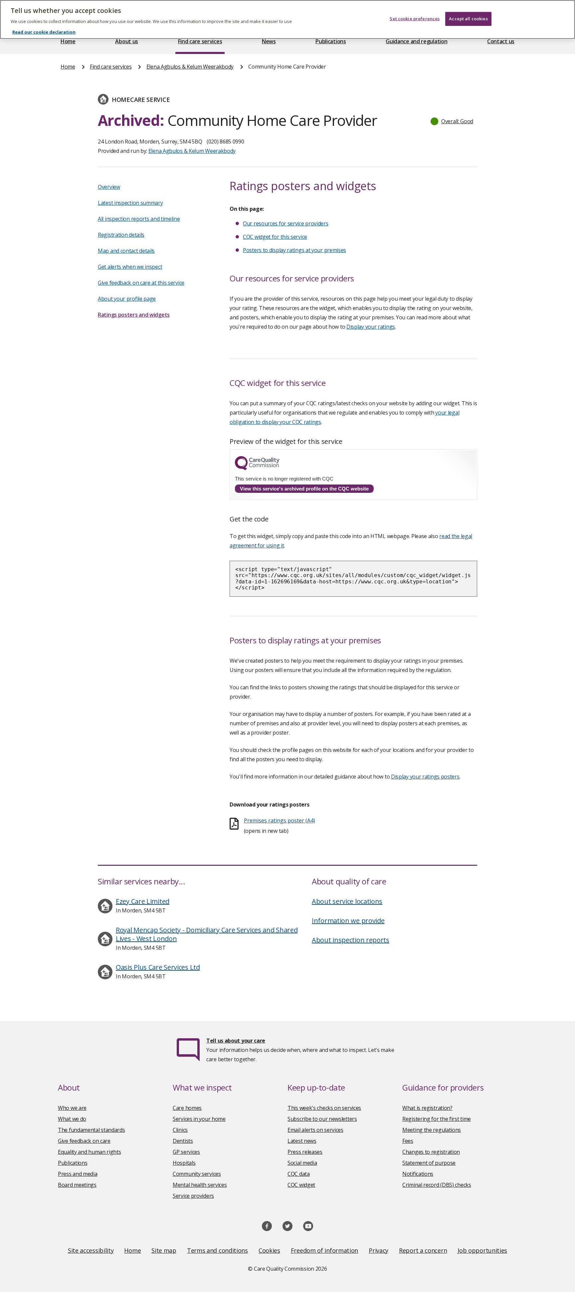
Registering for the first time (436, 1119)
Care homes (187, 1108)
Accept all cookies (468, 19)
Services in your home (199, 1119)
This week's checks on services (324, 1108)
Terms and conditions (217, 1250)
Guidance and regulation (416, 41)
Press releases (305, 1151)
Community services (197, 1173)
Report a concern (423, 1250)
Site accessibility (91, 1250)
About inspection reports (350, 939)
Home (68, 41)
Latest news (302, 1140)
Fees (407, 1140)
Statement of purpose (429, 1162)
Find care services (200, 41)
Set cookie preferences (415, 19)
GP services (186, 1151)
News (269, 41)
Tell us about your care (235, 1040)
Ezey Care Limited (142, 901)
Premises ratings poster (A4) (279, 820)
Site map (163, 1250)
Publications (330, 41)
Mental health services (200, 1184)
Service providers (193, 1195)
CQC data (299, 1173)
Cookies (269, 1250)
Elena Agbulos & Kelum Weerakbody (190, 66)
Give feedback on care (84, 1140)
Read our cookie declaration (44, 32)
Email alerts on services (315, 1129)
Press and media (77, 1173)
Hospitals (184, 1162)
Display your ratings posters (425, 776)
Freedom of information (324, 1250)
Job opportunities (482, 1250)
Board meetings (77, 1184)
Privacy (378, 1250)
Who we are (72, 1108)
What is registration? (427, 1108)
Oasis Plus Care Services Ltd (158, 967)
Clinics (180, 1129)
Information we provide (348, 920)
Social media (302, 1162)
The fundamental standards (91, 1129)
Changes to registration (431, 1151)
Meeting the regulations (431, 1129)
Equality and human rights (89, 1151)
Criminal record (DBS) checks (436, 1184)
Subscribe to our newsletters (322, 1119)
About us (126, 41)
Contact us (500, 41)
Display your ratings (370, 326)
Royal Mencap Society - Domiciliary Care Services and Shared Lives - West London (206, 934)
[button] (452, 121)
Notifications (417, 1173)
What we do (72, 1119)
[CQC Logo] (257, 468)
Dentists (183, 1140)
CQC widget (301, 1184)
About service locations (347, 901)
